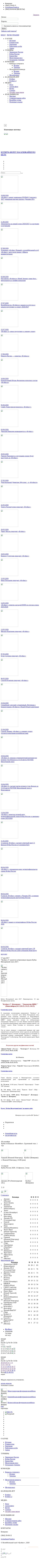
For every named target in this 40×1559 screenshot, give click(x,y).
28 (2, 1363)
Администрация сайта (17, 98)
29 (4, 1363)
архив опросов (6, 1383)
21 (8, 1368)
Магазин (12, 96)
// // (4, 1553)
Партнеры (13, 44)
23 (12, 1368)
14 (8, 1366)
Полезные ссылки (15, 102)
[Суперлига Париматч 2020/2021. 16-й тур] (4, 1347)
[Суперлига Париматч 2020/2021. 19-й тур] (13, 1351)
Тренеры (17, 67)
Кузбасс (12, 79)
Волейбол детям (15, 100)
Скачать (12, 90)
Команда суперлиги (12, 1472)
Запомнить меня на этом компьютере (17, 26)
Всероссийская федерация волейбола (21, 1402)
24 (14, 1368)
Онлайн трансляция (16, 92)
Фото (11, 85)
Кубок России (14, 54)
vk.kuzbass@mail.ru (12, 7)
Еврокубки (13, 56)
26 (4, 1370)
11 (1, 1366)
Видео (11, 88)
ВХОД (3, 35)
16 (12, 1366)
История (12, 40)
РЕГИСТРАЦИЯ (13, 35)
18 (2, 1368)
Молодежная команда (13, 1480)
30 (6, 1363)
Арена (11, 48)
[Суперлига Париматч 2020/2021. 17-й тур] (10, 1347)
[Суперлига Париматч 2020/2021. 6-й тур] (8, 1349)
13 (6, 1366)
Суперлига (5, 1195)
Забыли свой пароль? (9, 31)
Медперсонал (14, 75)
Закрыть (36, 15)
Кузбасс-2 (12, 81)
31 (8, 1363)
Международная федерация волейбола (22, 1391)
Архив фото (13, 87)
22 (10, 1368)
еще (2, 1406)
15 (10, 1366)
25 (2, 1370)
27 (6, 1370)
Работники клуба (15, 46)
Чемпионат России (16, 52)
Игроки (16, 65)
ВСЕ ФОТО (9, 1372)
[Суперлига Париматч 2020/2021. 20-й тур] (13, 1353)
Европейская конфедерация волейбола (22, 1397)
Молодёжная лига (7, 1260)
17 (14, 1366)
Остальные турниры (16, 60)
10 (9, 1365)
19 (4, 1368)
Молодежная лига (15, 58)
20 (6, 1368)
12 (4, 1366)
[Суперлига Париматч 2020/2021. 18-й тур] (14, 1349)
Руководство (14, 42)
